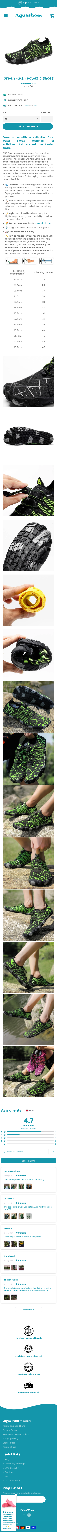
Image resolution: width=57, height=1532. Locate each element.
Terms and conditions (14, 1425)
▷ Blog (6, 1459)
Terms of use (9, 1447)
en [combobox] (30, 1110)
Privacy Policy (10, 1430)
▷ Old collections (11, 1480)
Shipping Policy (10, 1438)
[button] (28, 83)
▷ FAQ (6, 1476)
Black (44, 223)
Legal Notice (9, 1442)
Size (4, 113)
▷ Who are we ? (11, 1467)
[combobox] (53, 1151)
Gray (37, 223)
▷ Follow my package (14, 1463)
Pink (49, 223)
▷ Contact (8, 1472)
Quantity (45, 113)
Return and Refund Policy (16, 1434)
